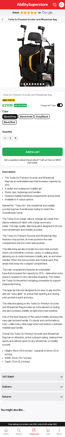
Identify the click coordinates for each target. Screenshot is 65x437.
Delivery (6, 386)
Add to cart (32, 151)
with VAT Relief (20, 105)
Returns (6, 396)
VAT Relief (8, 376)
